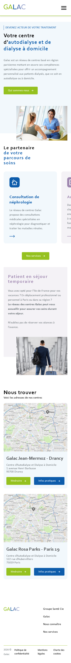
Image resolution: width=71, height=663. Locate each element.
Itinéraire (16, 480)
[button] (63, 7)
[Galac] (14, 7)
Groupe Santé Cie (53, 609)
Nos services (33, 256)
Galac (46, 616)
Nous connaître (52, 624)
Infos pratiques (47, 480)
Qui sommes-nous (18, 90)
